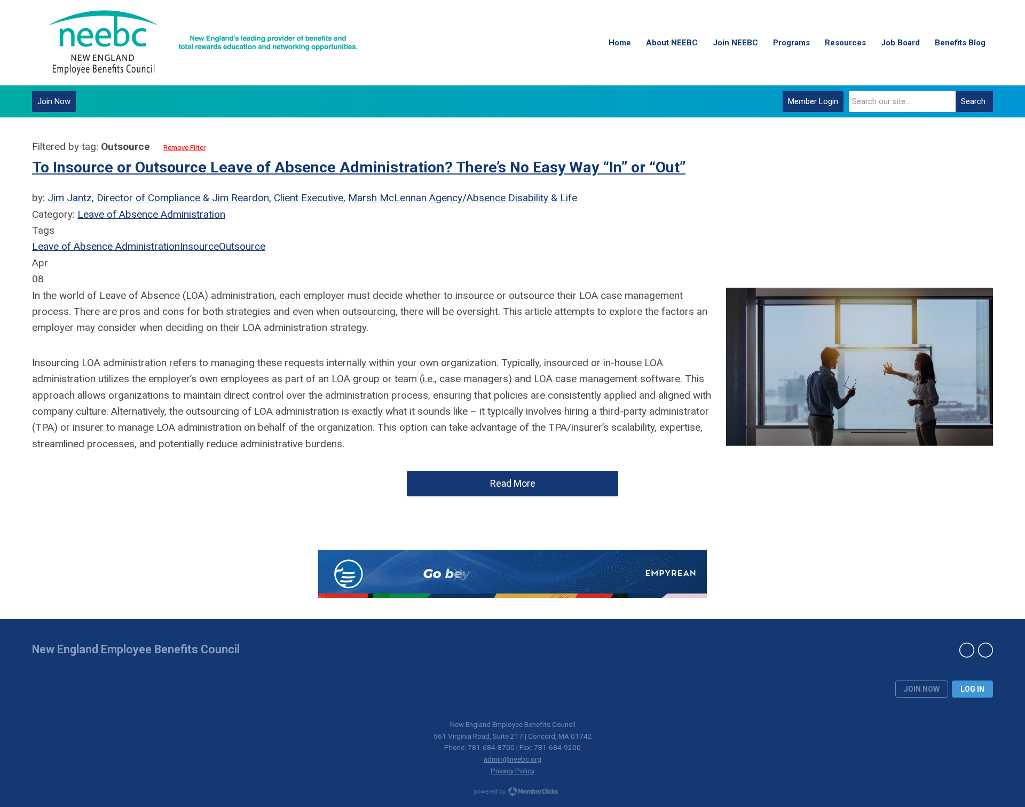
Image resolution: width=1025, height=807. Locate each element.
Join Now (53, 101)
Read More (512, 483)
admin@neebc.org (512, 759)
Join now (922, 689)
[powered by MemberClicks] (512, 793)
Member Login (813, 101)
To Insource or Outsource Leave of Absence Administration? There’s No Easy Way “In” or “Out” (358, 167)
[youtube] (985, 650)
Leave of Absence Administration (151, 214)
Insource (199, 246)
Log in (972, 689)
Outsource (242, 246)
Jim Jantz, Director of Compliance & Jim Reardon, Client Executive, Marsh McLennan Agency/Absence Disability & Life (312, 198)
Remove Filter (184, 148)
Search (973, 101)
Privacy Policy (512, 770)
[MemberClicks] (203, 42)
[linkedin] (966, 650)
